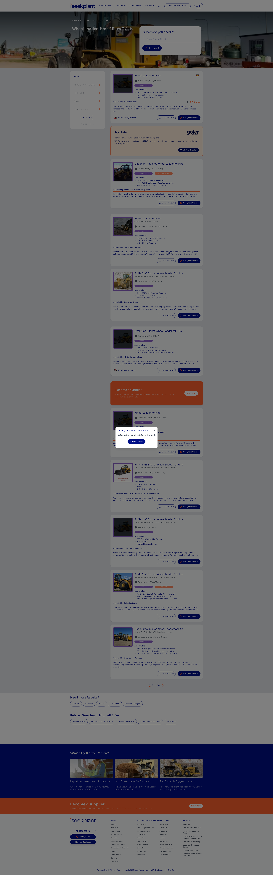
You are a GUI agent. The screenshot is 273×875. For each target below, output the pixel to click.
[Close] (154, 430)
